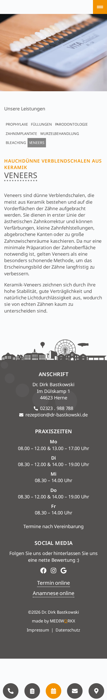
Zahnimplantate (21, 133)
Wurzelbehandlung (59, 133)
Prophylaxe (17, 124)
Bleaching (16, 142)
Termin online (53, 582)
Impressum (38, 630)
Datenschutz (68, 630)
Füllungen (41, 124)
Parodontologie (71, 124)
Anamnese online (53, 593)
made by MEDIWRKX (53, 621)
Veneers (36, 142)
